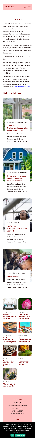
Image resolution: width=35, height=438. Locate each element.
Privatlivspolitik (20, 435)
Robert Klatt (23, 122)
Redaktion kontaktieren (22, 87)
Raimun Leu (23, 172)
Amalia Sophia (20, 273)
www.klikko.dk (19, 413)
